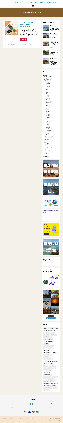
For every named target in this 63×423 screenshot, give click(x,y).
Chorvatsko (48, 101)
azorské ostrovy (51, 330)
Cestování (45, 75)
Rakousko (48, 124)
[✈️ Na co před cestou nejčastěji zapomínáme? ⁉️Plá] (47, 302)
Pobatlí (47, 115)
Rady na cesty (52, 381)
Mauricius (48, 84)
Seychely (48, 86)
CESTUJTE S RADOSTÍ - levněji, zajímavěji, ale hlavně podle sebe (31, 2)
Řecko (47, 126)
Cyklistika (46, 343)
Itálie (47, 109)
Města (46, 365)
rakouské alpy (47, 383)
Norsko (47, 114)
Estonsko (48, 102)
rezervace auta (54, 383)
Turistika (54, 385)
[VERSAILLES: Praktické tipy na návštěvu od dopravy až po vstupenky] (46, 43)
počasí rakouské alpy (48, 376)
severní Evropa (47, 385)
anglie (56, 328)
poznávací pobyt (47, 370)
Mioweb (58, 420)
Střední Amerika (48, 136)
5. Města (46, 139)
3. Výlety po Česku (48, 79)
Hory (55, 352)
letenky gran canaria (48, 359)
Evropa (46, 98)
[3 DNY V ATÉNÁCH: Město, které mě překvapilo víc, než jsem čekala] (46, 35)
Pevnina (48, 122)
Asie (46, 89)
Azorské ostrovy (50, 119)
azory (45, 332)
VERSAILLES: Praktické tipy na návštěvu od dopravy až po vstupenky (54, 44)
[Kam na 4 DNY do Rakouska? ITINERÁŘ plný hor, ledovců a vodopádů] (46, 52)
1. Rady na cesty (47, 76)
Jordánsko (48, 93)
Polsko (47, 117)
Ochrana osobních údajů (24, 418)
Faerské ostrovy (49, 104)
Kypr (47, 95)
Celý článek (23, 39)
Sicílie (46, 153)
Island (47, 108)
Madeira (48, 121)
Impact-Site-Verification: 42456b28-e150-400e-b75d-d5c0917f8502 (48, 418)
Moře (51, 363)
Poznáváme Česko (47, 372)
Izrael (47, 92)
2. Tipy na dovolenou (48, 78)
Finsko (47, 105)
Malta (47, 112)
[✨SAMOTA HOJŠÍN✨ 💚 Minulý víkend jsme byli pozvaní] (47, 310)
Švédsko (47, 133)
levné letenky (55, 361)
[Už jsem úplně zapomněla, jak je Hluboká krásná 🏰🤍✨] (47, 294)
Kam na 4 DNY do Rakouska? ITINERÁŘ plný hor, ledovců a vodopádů (54, 52)
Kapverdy (48, 83)
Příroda (46, 381)
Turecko (47, 96)
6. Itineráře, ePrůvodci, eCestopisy (51, 141)
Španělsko (48, 127)
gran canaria (46, 350)
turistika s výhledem (48, 387)
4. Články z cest (47, 80)
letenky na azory (47, 361)
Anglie (47, 99)
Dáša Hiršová (25, 44)
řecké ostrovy (47, 390)
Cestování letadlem (48, 339)
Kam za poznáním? (48, 354)
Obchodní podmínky (32, 418)
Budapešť (47, 146)
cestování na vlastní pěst (49, 341)
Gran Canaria (49, 130)
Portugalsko (48, 118)
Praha (55, 376)
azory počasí (51, 332)
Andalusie (49, 128)
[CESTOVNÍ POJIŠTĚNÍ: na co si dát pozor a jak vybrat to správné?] (46, 28)
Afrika (46, 82)
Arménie (47, 90)
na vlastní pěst (52, 365)
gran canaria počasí (48, 352)
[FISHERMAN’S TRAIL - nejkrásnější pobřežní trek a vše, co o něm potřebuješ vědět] (46, 61)
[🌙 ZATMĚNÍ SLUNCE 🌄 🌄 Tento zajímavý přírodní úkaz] (55, 302)
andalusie (51, 328)
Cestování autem (47, 337)
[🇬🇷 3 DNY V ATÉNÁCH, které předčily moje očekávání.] (55, 310)
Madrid (48, 131)
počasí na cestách (47, 374)
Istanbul (46, 149)
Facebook (51, 408)
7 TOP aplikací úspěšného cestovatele (26, 24)
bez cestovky (47, 334)
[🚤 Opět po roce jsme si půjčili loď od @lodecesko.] (55, 294)
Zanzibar (48, 87)
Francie (47, 106)
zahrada (55, 387)
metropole (46, 363)
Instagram (12, 408)
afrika (45, 328)
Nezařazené (45, 156)
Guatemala (48, 137)
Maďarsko (48, 111)
